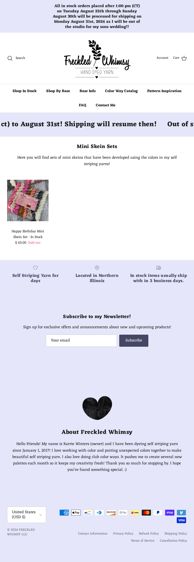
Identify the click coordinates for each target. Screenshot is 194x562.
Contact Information (92, 534)
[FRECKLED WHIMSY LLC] (97, 58)
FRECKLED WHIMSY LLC (21, 532)
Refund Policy (149, 534)
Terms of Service (142, 541)
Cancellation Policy (173, 541)
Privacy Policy (123, 534)
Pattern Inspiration (164, 91)
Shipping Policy (175, 534)
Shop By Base (58, 91)
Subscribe (133, 340)
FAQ (82, 105)
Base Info (87, 91)
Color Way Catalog (121, 91)
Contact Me (105, 105)
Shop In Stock (25, 91)
